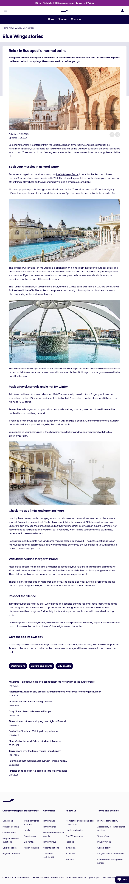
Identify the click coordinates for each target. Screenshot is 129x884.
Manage (62, 19)
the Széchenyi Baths (67, 174)
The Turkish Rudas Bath (21, 286)
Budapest (93, 148)
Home (5, 28)
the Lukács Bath (73, 286)
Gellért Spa (29, 267)
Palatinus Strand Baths (88, 566)
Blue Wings (15, 28)
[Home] (64, 10)
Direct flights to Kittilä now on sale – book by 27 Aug (64, 3)
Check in (76, 19)
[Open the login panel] (122, 11)
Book (51, 19)
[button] (6, 11)
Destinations (28, 28)
